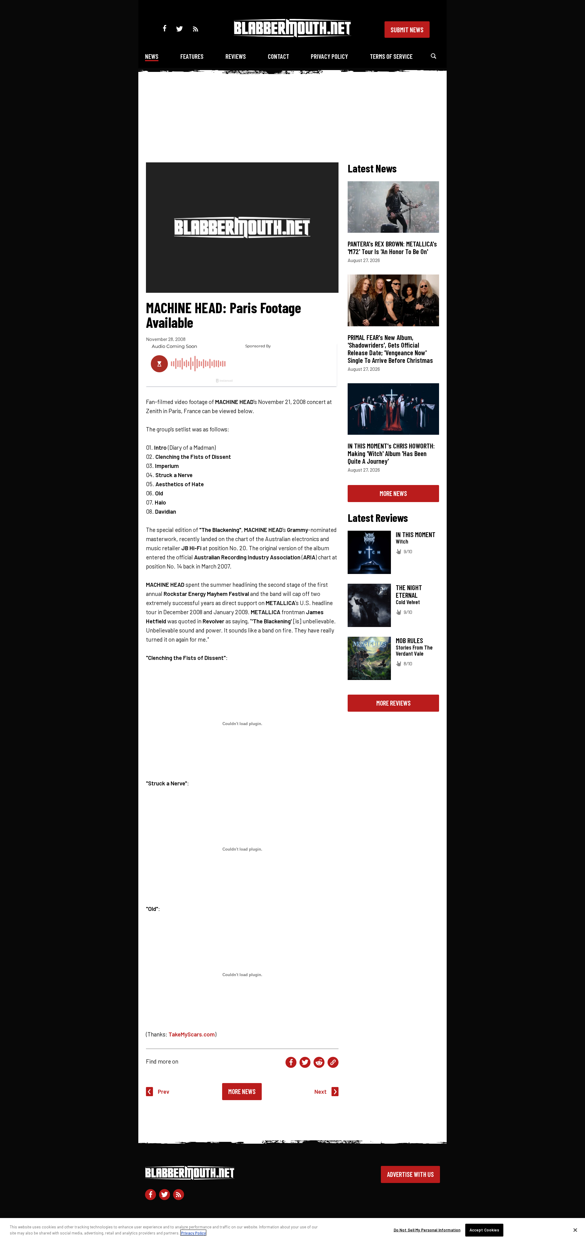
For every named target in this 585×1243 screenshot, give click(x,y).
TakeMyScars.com (191, 1034)
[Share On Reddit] (319, 1062)
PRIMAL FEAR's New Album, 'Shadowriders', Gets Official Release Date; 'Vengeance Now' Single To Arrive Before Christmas (390, 348)
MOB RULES (409, 640)
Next (320, 1091)
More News (242, 1091)
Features (192, 56)
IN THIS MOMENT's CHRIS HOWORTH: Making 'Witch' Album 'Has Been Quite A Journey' (391, 453)
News (151, 56)
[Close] (575, 1230)
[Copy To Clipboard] (333, 1062)
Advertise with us (410, 1174)
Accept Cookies (484, 1229)
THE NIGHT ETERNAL (409, 591)
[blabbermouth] (292, 35)
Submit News (407, 30)
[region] (292, 1230)
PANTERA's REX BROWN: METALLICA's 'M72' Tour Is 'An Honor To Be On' (392, 247)
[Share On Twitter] (305, 1062)
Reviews (235, 56)
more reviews (393, 703)
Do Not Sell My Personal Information (427, 1229)
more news (393, 493)
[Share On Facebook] (290, 1062)
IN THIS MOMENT (415, 534)
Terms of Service (391, 56)
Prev (163, 1091)
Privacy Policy (329, 56)
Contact (278, 56)
